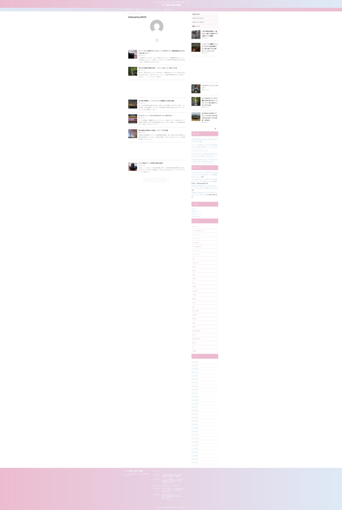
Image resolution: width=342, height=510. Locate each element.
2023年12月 (195, 369)
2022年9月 (194, 407)
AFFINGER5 (182, 507)
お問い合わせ (129, 9)
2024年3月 (194, 362)
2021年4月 (194, 462)
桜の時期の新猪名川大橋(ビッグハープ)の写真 (153, 130)
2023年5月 (194, 386)
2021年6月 (194, 455)
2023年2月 (194, 393)
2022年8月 (194, 410)
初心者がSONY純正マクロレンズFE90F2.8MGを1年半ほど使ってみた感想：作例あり (204, 160)
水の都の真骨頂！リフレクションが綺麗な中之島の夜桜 (156, 101)
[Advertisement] (156, 89)
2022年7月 (194, 414)
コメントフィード (196, 214)
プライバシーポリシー (155, 9)
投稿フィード (195, 211)
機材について (168, 9)
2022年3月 (194, 428)
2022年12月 (195, 400)
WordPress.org (195, 216)
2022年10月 (195, 403)
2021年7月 (194, 452)
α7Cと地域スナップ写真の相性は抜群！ (151, 163)
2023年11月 (195, 372)
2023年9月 (194, 375)
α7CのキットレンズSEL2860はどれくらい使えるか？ (155, 116)
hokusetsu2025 (196, 177)
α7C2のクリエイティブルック (199, 150)
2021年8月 (194, 448)
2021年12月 (195, 438)
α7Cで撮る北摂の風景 (171, 5)
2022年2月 (194, 431)
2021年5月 (194, 459)
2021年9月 (194, 445)
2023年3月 (194, 389)
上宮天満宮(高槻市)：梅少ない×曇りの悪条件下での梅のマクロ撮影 (210, 33)
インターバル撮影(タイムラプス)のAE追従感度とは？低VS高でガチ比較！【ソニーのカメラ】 (204, 146)
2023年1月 (194, 396)
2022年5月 (194, 421)
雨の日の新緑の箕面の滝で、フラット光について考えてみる (157, 68)
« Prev (146, 180)
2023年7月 (194, 382)
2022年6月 (194, 417)
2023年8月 (194, 379)
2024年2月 (194, 365)
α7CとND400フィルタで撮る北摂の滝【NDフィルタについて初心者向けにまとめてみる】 (204, 155)
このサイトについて (141, 9)
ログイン (193, 209)
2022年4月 (194, 424)
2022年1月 (194, 435)
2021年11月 (195, 441)
